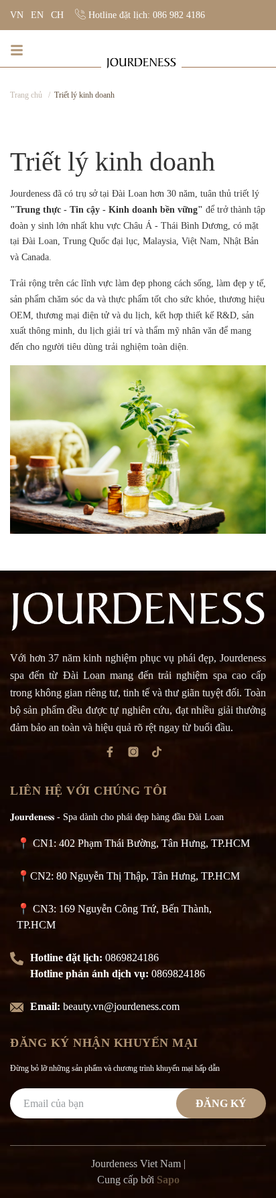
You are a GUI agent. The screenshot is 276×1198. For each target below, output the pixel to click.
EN (37, 15)
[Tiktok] (161, 754)
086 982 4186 (179, 15)
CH (57, 15)
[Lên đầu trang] (246, 1167)
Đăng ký (221, 1103)
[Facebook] (115, 754)
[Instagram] (138, 754)
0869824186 (132, 957)
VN (16, 15)
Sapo (168, 1179)
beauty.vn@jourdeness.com (121, 1006)
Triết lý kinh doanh (112, 161)
